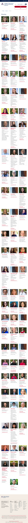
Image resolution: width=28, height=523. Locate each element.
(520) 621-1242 (12, 240)
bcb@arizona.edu (4, 412)
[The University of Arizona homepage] (6, 1)
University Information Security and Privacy (14, 521)
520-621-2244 (12, 341)
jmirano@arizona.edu (22, 51)
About (11, 503)
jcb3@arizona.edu (21, 139)
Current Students (11, 507)
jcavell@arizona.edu (13, 421)
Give (20, 8)
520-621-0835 (4, 102)
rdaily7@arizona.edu (13, 119)
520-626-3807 (4, 224)
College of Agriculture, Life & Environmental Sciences (25, 503)
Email (19, 507)
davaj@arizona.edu (13, 169)
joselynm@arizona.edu (22, 185)
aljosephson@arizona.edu (22, 386)
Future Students (11, 505)
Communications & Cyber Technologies (16, 509)
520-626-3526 (21, 138)
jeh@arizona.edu (4, 163)
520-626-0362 (12, 146)
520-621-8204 (4, 457)
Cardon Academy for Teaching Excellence (16, 506)
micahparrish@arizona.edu (5, 225)
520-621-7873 (21, 399)
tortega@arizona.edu (22, 207)
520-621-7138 (21, 206)
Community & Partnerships (12, 510)
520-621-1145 (3, 311)
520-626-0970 (12, 228)
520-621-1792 (3, 182)
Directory (6, 10)
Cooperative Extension (24, 506)
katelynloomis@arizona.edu (5, 183)
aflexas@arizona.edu (13, 147)
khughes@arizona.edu (13, 29)
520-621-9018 (12, 470)
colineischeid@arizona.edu (22, 118)
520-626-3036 (21, 433)
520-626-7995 (21, 411)
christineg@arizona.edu (5, 458)
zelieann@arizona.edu (13, 106)
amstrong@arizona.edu (14, 489)
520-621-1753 (12, 168)
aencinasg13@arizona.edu (14, 442)
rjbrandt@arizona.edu (13, 371)
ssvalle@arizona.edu (4, 287)
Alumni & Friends (11, 512)
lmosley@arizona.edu (4, 197)
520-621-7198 (12, 324)
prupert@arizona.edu (13, 229)
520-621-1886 (12, 488)
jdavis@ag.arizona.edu (22, 412)
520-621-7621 (12, 311)
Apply (20, 6)
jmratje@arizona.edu (22, 81)
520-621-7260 (12, 28)
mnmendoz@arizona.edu (5, 69)
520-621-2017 (21, 50)
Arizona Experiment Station (24, 508)
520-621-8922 (12, 118)
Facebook (21, 502)
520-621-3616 (3, 27)
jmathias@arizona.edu (22, 219)
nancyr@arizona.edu (4, 28)
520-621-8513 (21, 261)
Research (11, 508)
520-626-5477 (21, 67)
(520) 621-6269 (4, 386)
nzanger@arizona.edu (4, 118)
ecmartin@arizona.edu (13, 459)
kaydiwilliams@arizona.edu (14, 280)
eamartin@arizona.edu (5, 103)
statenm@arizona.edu (13, 399)
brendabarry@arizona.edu (22, 400)
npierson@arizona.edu (13, 471)
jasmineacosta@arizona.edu (14, 51)
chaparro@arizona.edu (5, 86)
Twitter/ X (21, 503)
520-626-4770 (12, 264)
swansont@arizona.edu (14, 241)
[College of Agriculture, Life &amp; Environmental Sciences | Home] (7, 4)
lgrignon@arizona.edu (5, 338)
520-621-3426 (21, 324)
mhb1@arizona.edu (21, 68)
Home (3, 10)
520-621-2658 (12, 50)
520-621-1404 (12, 279)
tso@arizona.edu (21, 262)
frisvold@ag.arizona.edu (5, 387)
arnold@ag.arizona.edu (14, 342)
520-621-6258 (21, 385)
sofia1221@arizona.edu (5, 432)
